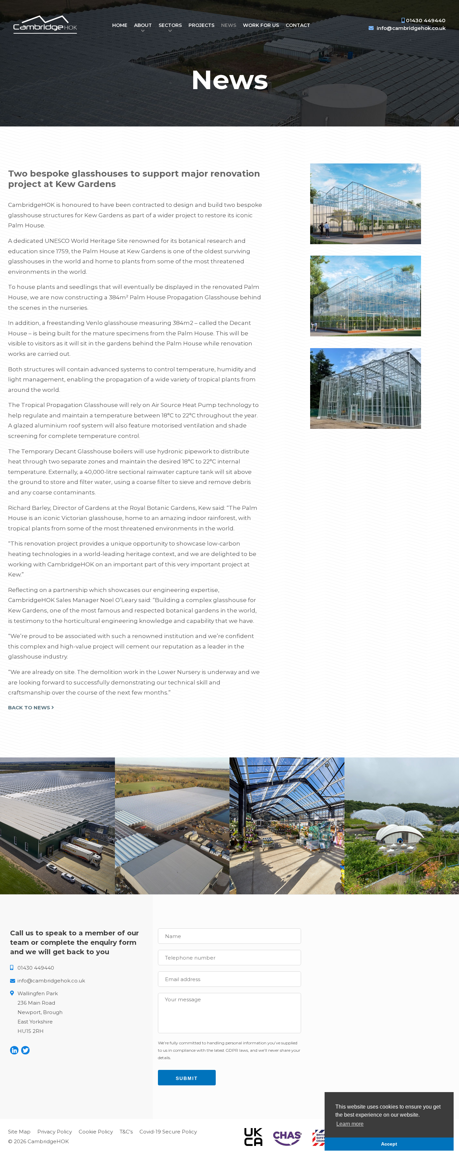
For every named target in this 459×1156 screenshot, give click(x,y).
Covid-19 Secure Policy (168, 1131)
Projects (201, 25)
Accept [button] (389, 1144)
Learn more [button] (350, 1124)
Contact (298, 25)
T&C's (126, 1131)
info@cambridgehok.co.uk (411, 28)
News (228, 25)
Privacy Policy (54, 1131)
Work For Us (261, 25)
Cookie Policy (96, 1131)
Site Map (19, 1131)
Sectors (170, 25)
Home (119, 25)
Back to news (29, 707)
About (143, 25)
